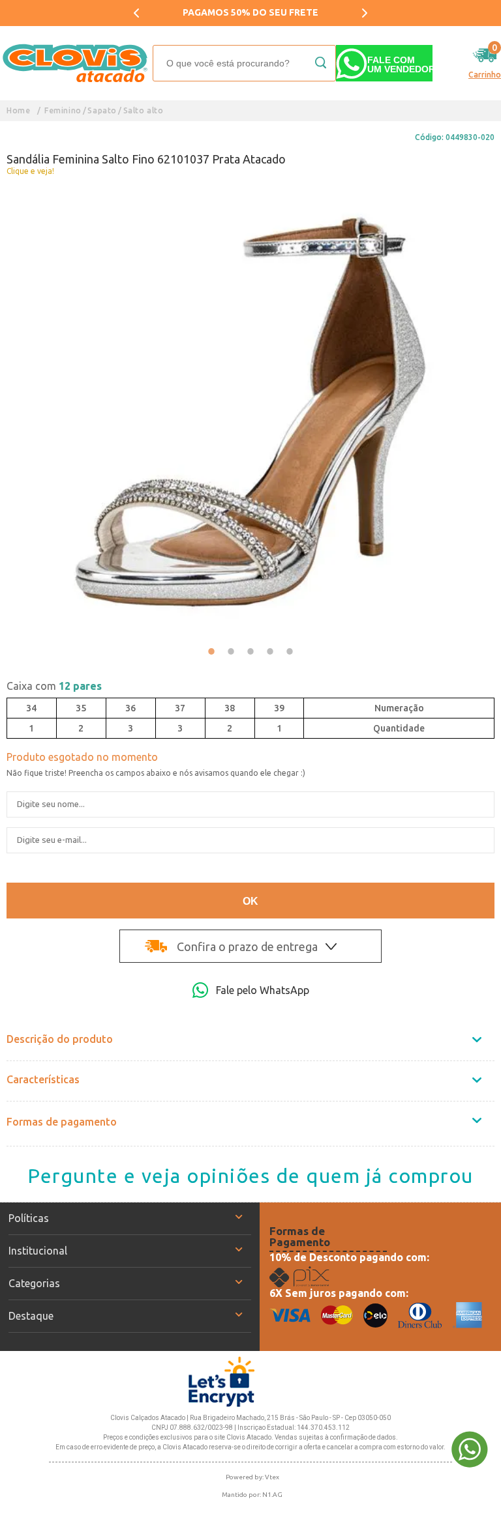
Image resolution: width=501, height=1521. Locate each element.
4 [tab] (270, 651)
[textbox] (244, 63)
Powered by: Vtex (252, 1477)
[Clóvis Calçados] (76, 63)
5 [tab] (289, 651)
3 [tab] (250, 651)
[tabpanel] (250, 411)
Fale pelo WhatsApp (262, 990)
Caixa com (54, 686)
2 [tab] (230, 651)
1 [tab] (211, 651)
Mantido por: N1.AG (252, 1494)
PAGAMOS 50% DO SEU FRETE (158, 12)
